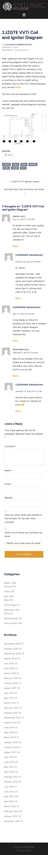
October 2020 (11, 648)
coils (15, 164)
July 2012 (9, 786)
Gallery (7, 583)
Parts (6, 613)
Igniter (33, 164)
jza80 (15, 168)
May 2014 (9, 732)
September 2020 (12, 653)
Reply (15, 246)
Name (8, 470)
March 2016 (10, 673)
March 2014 (10, 737)
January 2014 (11, 742)
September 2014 (12, 717)
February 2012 (11, 811)
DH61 (24, 164)
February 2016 (11, 678)
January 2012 (11, 816)
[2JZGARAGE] (24, 6)
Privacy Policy (24, 850)
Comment (10, 446)
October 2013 (11, 747)
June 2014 (9, 727)
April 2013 (9, 772)
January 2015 (11, 712)
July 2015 (9, 693)
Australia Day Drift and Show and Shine (24, 189)
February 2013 (11, 776)
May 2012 (9, 796)
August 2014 (10, 722)
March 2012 (10, 806)
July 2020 (9, 663)
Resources (7, 50)
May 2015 (9, 698)
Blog (6, 600)
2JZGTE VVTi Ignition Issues (25, 181)
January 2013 (11, 781)
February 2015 (11, 707)
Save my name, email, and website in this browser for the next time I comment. (23, 518)
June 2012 (9, 791)
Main (6, 596)
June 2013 (9, 762)
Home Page (10, 605)
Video (7, 591)
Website (9, 497)
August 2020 (10, 658)
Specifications (11, 618)
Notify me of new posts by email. (24, 543)
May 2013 (9, 767)
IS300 (6, 168)
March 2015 (10, 703)
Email (8, 484)
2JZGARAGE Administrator (18, 45)
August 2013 (10, 752)
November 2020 (12, 643)
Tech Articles (21, 50)
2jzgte (6, 164)
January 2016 (11, 683)
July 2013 (9, 757)
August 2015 (10, 688)
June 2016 (9, 668)
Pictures (8, 586)
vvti (23, 168)
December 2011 (12, 821)
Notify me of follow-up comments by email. (23, 534)
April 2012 (9, 801)
